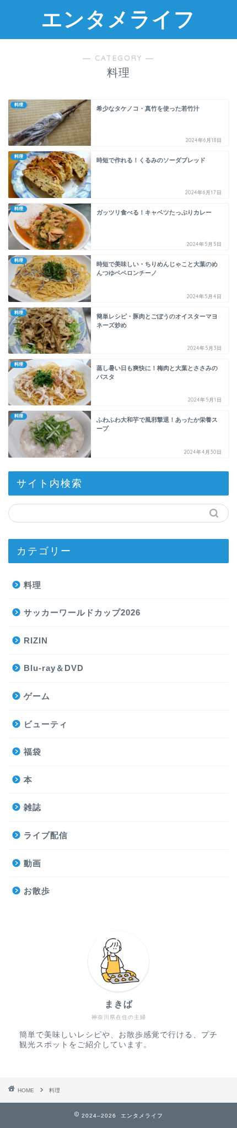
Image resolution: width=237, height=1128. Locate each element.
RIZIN (36, 640)
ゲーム (37, 696)
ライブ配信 (46, 835)
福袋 (32, 751)
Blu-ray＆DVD (54, 668)
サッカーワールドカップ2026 (82, 612)
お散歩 (37, 890)
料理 (32, 585)
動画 (32, 863)
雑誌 (32, 807)
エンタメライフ (118, 18)
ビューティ (46, 724)
